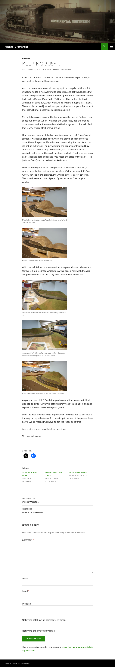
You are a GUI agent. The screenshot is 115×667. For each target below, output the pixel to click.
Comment (28, 539)
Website (26, 603)
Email (25, 591)
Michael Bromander (16, 46)
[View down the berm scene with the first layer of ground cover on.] (44, 295)
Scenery (26, 58)
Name (25, 578)
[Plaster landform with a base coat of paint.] (44, 243)
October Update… (30, 500)
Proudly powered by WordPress (16, 663)
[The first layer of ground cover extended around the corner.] (44, 376)
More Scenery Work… (79, 472)
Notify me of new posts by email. (38, 630)
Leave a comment (63, 69)
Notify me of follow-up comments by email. (44, 619)
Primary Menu (111, 46)
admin (48, 69)
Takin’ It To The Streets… (33, 511)
